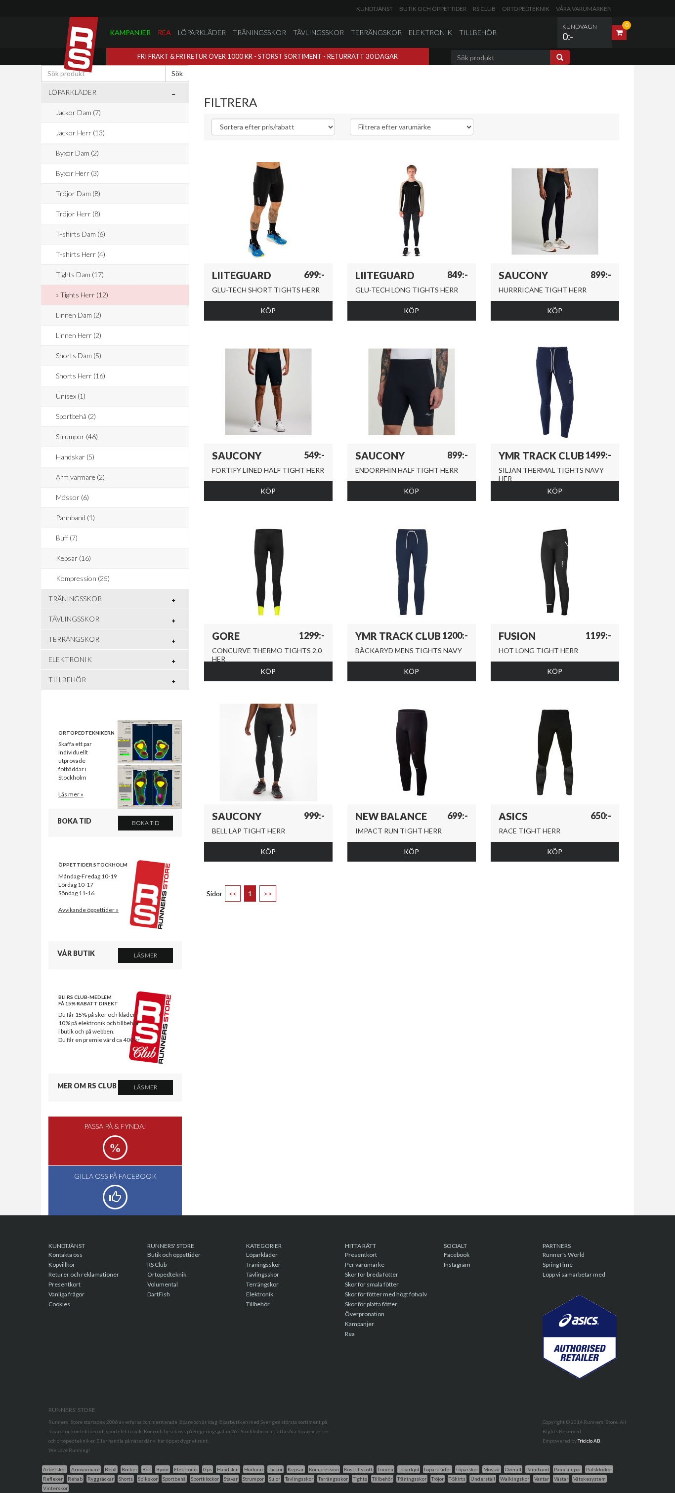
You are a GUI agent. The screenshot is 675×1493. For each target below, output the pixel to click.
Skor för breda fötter (371, 1274)
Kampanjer (130, 32)
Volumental (162, 1284)
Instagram (457, 1264)
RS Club (484, 8)
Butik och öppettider (432, 8)
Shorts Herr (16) (80, 376)
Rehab (75, 1479)
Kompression (324, 1469)
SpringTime (558, 1264)
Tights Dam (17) (80, 274)
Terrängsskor (333, 1479)
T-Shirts (457, 1479)
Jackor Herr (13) (80, 132)
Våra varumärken (584, 8)
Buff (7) (67, 538)
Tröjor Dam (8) (78, 193)
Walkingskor (514, 1479)
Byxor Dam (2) (77, 153)
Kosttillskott (358, 1469)
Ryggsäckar (100, 1479)
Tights (360, 1479)
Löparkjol (408, 1469)
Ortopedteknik (525, 8)
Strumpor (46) (77, 436)
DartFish (158, 1294)
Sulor (274, 1479)
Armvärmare (85, 1469)
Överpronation (364, 1314)
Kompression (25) (83, 578)
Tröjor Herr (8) (78, 213)
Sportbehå (174, 1479)
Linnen (385, 1469)
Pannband (537, 1469)
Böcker (129, 1469)
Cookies (59, 1304)
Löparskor (467, 1469)
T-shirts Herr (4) (80, 254)
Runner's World (564, 1254)
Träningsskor (259, 32)
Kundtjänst (374, 8)
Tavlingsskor (299, 1479)
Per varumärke (364, 1264)
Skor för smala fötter (372, 1284)
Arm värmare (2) (80, 477)
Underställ (482, 1479)
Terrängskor (376, 32)
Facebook (456, 1254)
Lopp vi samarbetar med (574, 1274)
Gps (207, 1469)
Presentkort (64, 1284)
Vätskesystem (589, 1479)
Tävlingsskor (318, 32)
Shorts (126, 1479)
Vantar (541, 1479)
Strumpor (253, 1479)
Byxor (162, 1469)
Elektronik (430, 32)
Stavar (231, 1479)
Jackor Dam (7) (78, 112)
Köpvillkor (61, 1264)
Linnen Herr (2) (78, 335)
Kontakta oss (65, 1254)
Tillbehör (478, 32)
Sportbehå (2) (76, 416)
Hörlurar (253, 1469)
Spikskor (148, 1479)
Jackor (275, 1469)
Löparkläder (202, 32)
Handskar (228, 1469)
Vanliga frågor (66, 1294)
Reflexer (53, 1479)
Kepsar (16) (73, 558)
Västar (561, 1479)
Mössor (491, 1469)
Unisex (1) (70, 396)
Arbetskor (54, 1469)
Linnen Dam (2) (78, 315)
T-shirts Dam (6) (80, 234)
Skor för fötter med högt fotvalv (386, 1294)
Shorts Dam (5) (78, 355)
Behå (111, 1469)
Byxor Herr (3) (77, 173)
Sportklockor (205, 1479)
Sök (177, 73)
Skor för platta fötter (371, 1304)
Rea (164, 32)
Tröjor (437, 1479)
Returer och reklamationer (83, 1274)
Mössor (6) (72, 497)
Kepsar (296, 1469)
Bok (146, 1469)
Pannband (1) (75, 517)
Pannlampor (567, 1469)
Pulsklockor (599, 1469)
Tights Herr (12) (84, 294)
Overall (513, 1469)
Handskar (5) (75, 457)
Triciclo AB (589, 1441)
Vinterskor (55, 1488)
